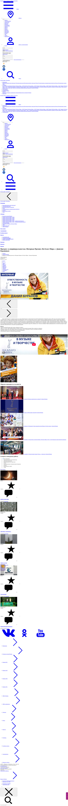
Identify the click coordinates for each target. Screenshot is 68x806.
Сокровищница (5, 89)
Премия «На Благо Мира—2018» (9, 217)
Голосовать (8, 80)
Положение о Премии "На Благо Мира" (54, 110)
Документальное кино (20, 83)
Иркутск (6, 27)
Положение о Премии (7, 783)
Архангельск (7, 22)
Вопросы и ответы (31, 87)
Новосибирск (7, 36)
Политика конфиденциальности (8, 780)
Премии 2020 (5, 678)
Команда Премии (3, 779)
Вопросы (2, 246)
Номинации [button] (5, 82)
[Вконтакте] (8, 636)
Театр (4, 84)
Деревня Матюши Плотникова (6, 626)
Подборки (36, 87)
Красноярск (7, 31)
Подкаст (56, 83)
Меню (17, 9)
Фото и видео (5, 88)
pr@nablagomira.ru (3, 766)
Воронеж (6, 127)
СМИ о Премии (5, 226)
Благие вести (5, 92)
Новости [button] (4, 91)
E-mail (6, 45)
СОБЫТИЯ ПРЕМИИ (7, 238)
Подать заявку (3, 80)
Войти (4, 50)
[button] (10, 121)
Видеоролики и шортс (62, 83)
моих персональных (17, 59)
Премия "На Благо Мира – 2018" (18, 109)
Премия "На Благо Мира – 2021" (55, 109)
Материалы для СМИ (6, 781)
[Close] (8, 792)
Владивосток (7, 128)
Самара (6, 35)
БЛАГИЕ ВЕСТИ (6, 237)
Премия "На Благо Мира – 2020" (43, 109)
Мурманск (6, 32)
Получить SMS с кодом (7, 53)
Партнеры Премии (20, 87)
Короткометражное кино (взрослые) (9, 83)
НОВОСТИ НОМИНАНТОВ (8, 239)
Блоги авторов (25, 92)
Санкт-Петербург (8, 21)
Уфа (5, 34)
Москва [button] (19, 18)
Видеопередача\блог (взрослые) (30, 83)
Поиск (19, 78)
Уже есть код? (5, 54)
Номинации (2, 203)
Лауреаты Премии (43, 110)
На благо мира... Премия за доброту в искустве (8, 0)
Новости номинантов (11, 92)
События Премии (19, 92)
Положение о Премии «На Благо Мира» (10, 223)
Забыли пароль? (5, 49)
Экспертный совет (9, 87)
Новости (2, 235)
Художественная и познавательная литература (46, 83)
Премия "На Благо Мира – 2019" (30, 109)
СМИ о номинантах (6, 704)
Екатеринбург (7, 129)
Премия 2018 (5, 662)
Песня (37, 83)
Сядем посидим (3, 594)
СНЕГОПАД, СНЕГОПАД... (5, 531)
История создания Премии (7, 109)
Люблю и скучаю (3, 562)
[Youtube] (41, 636)
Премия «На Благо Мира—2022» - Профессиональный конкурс (14, 221)
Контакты (26, 87)
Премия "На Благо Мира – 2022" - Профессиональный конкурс (28, 110)
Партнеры (4, 93)
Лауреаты (4, 712)
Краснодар (7, 30)
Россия (6, 33)
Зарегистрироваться (9, 50)
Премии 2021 (5, 686)
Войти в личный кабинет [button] (23, 44)
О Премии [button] (4, 108)
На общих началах (6, 90)
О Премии (2, 214)
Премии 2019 (5, 670)
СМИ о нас (15, 87)
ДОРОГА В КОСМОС (4, 499)
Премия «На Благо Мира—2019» (9, 218)
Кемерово (6, 29)
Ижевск (6, 26)
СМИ (4, 224)
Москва (6, 20)
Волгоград (6, 23)
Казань (6, 28)
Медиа (4, 720)
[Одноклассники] (25, 636)
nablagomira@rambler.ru (4, 770)
